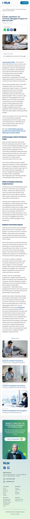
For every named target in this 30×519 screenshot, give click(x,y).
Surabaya (17, 492)
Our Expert (5, 491)
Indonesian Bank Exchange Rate (7, 500)
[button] (2, 3)
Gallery (4, 493)
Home (3, 9)
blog (3, 14)
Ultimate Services (19, 499)
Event (4, 506)
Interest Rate (6, 504)
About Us (5, 489)
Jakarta (16, 488)
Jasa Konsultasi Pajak (8, 62)
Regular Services (19, 500)
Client (4, 492)
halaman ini (21, 307)
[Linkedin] (8, 467)
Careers (5, 495)
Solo (16, 491)
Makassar (17, 493)
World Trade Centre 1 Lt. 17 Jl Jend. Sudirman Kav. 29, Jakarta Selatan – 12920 (14, 475)
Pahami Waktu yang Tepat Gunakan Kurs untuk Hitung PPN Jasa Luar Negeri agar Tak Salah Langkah (14, 130)
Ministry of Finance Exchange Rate (7, 502)
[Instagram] (4, 467)
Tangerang (17, 489)
